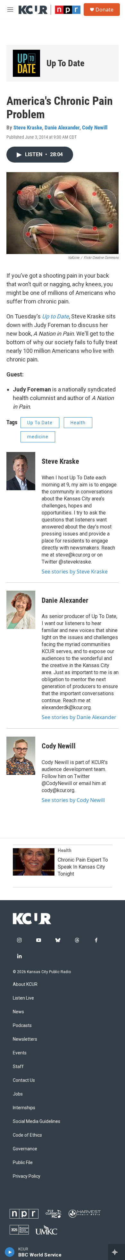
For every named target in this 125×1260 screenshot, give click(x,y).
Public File (23, 1162)
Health (78, 422)
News (18, 1011)
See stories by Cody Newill (73, 800)
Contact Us (24, 1080)
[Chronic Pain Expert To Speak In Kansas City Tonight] (33, 862)
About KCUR (25, 984)
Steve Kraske (27, 127)
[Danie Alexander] (20, 610)
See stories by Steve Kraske (75, 571)
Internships (24, 1107)
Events (20, 1053)
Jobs (18, 1094)
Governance (25, 1149)
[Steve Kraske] (20, 471)
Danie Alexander (62, 127)
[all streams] (116, 1252)
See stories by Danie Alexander (79, 717)
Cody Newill (94, 127)
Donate (104, 9)
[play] (10, 1252)
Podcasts (22, 1025)
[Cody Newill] (20, 756)
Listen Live (23, 998)
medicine (37, 436)
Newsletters (25, 1039)
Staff (18, 1066)
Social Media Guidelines (36, 1121)
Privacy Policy (26, 1176)
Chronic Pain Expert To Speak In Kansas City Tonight (83, 867)
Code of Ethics (27, 1135)
